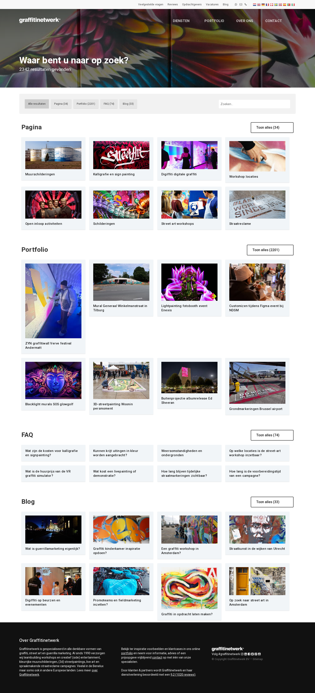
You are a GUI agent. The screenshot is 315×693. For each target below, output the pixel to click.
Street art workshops (177, 223)
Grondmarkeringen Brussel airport (255, 409)
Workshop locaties (243, 176)
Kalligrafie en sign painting (114, 174)
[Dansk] (272, 4)
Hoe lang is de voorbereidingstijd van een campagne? (255, 473)
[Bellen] (246, 4)
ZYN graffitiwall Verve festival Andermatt (48, 345)
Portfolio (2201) (86, 104)
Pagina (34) (61, 104)
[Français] (268, 4)
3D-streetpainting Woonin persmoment (113, 406)
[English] (259, 4)
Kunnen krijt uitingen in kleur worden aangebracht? (115, 453)
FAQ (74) (109, 104)
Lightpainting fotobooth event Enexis (184, 308)
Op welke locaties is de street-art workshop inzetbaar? (255, 453)
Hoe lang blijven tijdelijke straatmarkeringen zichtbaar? (184, 473)
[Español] (285, 4)
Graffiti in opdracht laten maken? (187, 614)
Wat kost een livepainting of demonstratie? (114, 473)
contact (157, 657)
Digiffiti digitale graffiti (179, 174)
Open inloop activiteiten (43, 223)
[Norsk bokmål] (280, 4)
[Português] (289, 4)
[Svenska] (276, 4)
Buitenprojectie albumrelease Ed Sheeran (186, 400)
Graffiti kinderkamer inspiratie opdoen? (116, 550)
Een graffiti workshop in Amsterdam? (180, 550)
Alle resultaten (37, 104)
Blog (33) (128, 104)
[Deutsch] (263, 4)
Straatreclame (240, 223)
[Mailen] (241, 4)
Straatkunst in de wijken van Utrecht (257, 548)
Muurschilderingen (40, 174)
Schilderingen (104, 223)
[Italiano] (293, 4)
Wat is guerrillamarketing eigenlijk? (52, 548)
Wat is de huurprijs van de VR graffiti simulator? (47, 473)
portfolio (127, 653)
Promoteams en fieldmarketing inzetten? (117, 602)
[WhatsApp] (236, 4)
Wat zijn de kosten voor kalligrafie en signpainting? (51, 453)
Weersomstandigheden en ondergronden (181, 453)
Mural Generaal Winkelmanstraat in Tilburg (120, 308)
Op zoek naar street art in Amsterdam (248, 602)
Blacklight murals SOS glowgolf (49, 404)
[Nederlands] (255, 4)
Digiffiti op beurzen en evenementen (42, 602)
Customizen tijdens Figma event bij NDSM (256, 308)
